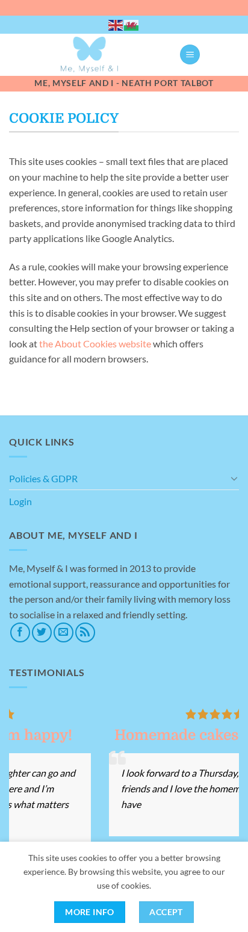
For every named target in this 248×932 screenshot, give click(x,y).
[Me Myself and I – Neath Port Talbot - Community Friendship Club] (89, 55)
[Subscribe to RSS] (85, 632)
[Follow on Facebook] (20, 632)
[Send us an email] (63, 632)
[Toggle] (234, 478)
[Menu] (190, 54)
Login (20, 501)
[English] (116, 24)
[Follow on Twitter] (42, 632)
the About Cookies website (95, 343)
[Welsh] (132, 24)
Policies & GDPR (43, 478)
